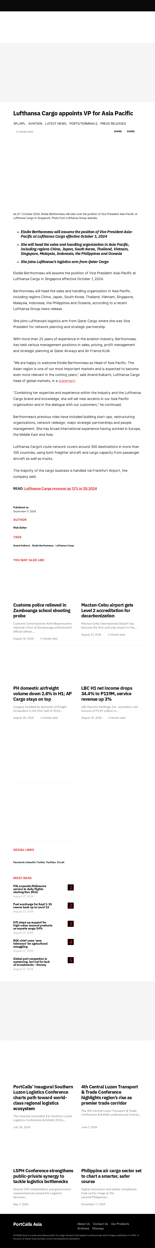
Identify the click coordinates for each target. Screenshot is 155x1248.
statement (67, 381)
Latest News (55, 123)
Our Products (120, 1224)
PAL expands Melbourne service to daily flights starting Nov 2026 (29, 889)
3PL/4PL (19, 123)
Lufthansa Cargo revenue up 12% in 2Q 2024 (60, 488)
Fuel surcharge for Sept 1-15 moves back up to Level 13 (32, 905)
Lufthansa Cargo (65, 545)
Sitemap (98, 1228)
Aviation (35, 123)
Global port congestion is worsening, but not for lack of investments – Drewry (31, 962)
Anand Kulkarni (21, 545)
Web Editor (20, 527)
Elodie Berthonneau (42, 545)
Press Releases (113, 123)
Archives (83, 1228)
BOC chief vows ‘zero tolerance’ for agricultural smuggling (30, 943)
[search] (137, 5)
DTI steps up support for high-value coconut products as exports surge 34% (32, 925)
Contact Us (100, 1224)
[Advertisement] (77, 72)
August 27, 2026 (23, 896)
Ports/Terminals (83, 123)
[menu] (14, 6)
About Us (84, 1224)
